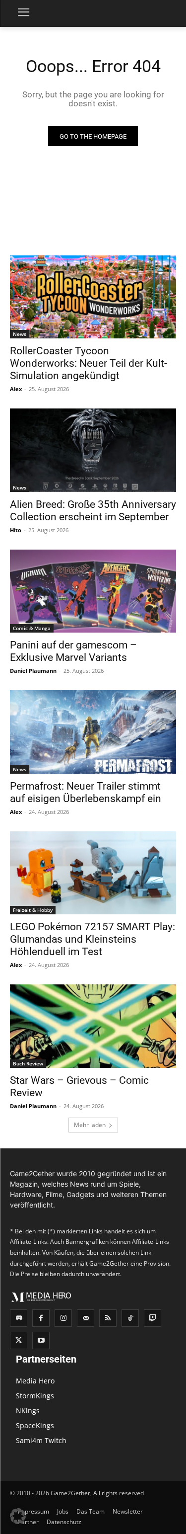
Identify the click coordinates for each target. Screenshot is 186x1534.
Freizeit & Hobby (33, 909)
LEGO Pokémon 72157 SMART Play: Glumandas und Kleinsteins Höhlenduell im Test (92, 939)
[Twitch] (152, 1318)
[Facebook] (41, 1318)
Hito (15, 530)
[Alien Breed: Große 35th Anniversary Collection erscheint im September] (93, 450)
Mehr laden (90, 1125)
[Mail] (85, 1318)
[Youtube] (41, 1340)
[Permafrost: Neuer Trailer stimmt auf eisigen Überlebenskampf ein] (93, 732)
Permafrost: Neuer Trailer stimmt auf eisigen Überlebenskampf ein (85, 792)
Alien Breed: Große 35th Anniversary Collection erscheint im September (93, 510)
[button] (18, 1516)
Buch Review (28, 1063)
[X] (18, 1340)
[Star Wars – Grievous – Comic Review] (93, 1026)
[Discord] (18, 1318)
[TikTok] (130, 1318)
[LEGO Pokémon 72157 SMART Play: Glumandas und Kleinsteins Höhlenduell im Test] (93, 873)
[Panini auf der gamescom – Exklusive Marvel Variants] (93, 591)
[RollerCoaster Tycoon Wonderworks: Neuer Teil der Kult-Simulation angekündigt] (93, 297)
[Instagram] (63, 1318)
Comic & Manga (32, 628)
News (19, 333)
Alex (16, 389)
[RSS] (108, 1318)
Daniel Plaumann (33, 670)
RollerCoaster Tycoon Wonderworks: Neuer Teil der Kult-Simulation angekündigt (88, 363)
